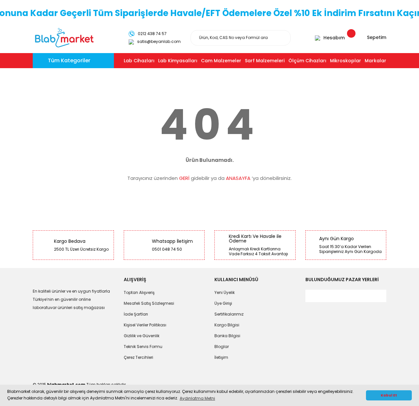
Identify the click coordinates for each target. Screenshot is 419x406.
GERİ (184, 178)
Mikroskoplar (345, 60)
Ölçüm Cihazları (307, 60)
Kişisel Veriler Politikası (145, 325)
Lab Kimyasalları (177, 60)
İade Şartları (136, 314)
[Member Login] (317, 38)
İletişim (221, 357)
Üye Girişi (223, 303)
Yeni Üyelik (224, 292)
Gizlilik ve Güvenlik (141, 335)
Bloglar (221, 346)
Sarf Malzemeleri (264, 60)
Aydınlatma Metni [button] (197, 398)
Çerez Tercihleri (138, 357)
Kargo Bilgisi (226, 325)
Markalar (375, 60)
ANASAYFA (238, 178)
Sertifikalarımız (229, 314)
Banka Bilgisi (227, 335)
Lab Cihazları (139, 60)
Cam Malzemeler (221, 60)
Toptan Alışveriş (139, 292)
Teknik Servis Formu (143, 346)
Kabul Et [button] (389, 395)
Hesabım (334, 37)
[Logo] (64, 37)
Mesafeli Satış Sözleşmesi (149, 303)
